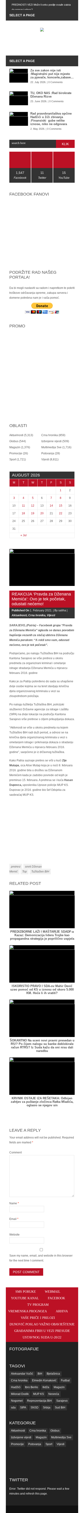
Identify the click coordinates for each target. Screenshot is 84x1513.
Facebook (56, 1298)
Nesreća (53, 1394)
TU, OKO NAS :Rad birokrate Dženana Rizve (50, 94)
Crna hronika (49, 435)
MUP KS (38, 1394)
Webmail (52, 1291)
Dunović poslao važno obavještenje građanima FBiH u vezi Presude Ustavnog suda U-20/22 (42, 1331)
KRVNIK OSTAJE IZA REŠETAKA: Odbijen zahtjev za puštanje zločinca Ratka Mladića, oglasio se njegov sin (42, 1101)
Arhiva (62, 1311)
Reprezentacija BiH (39, 1400)
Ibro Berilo (31, 1387)
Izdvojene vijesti (51, 441)
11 (23, 505)
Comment (15, 1152)
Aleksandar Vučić (22, 1373)
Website (14, 1234)
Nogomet (17, 1400)
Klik (65, 144)
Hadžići (16, 1387)
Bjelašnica (53, 1373)
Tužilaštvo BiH (40, 871)
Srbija (46, 1407)
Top (24, 871)
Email (13, 1219)
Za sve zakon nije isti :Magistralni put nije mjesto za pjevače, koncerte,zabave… (52, 74)
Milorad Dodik (20, 1394)
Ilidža (45, 1387)
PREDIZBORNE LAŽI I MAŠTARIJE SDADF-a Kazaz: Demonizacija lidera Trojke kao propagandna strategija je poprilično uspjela (42, 935)
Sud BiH (60, 1407)
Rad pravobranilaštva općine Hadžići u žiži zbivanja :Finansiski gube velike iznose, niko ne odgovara (51, 119)
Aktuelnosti (16, 435)
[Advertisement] (46, 44)
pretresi (16, 866)
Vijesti (45, 459)
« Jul (24, 535)
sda (13, 1407)
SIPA (23, 1407)
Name (14, 1203)
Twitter (18, 1480)
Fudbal (65, 1380)
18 (23, 513)
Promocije (15, 453)
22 (60, 513)
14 (51, 505)
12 (32, 505)
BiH (40, 1373)
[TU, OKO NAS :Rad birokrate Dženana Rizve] (18, 98)
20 (42, 513)
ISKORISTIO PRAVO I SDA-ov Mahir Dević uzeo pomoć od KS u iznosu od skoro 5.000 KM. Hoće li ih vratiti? (42, 989)
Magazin (14, 447)
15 (60, 505)
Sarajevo (62, 1400)
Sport (12, 459)
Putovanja (47, 453)
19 (32, 513)
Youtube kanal (25, 1298)
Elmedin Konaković (44, 1380)
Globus (13, 441)
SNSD (34, 1407)
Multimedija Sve (51, 447)
